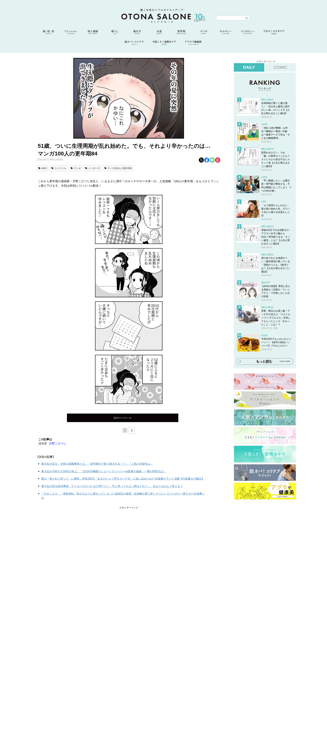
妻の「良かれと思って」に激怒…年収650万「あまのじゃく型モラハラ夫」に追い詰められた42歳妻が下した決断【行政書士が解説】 (122, 478)
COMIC (280, 67)
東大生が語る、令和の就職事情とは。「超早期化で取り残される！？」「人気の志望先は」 (97, 463)
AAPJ (44, 168)
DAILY (249, 67)
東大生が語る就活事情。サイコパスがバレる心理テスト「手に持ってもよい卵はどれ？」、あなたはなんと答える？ (112, 486)
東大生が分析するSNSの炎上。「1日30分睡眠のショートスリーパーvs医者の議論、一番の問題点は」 (103, 471)
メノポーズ (94, 168)
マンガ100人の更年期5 (119, 168)
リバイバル (60, 168)
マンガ (77, 168)
